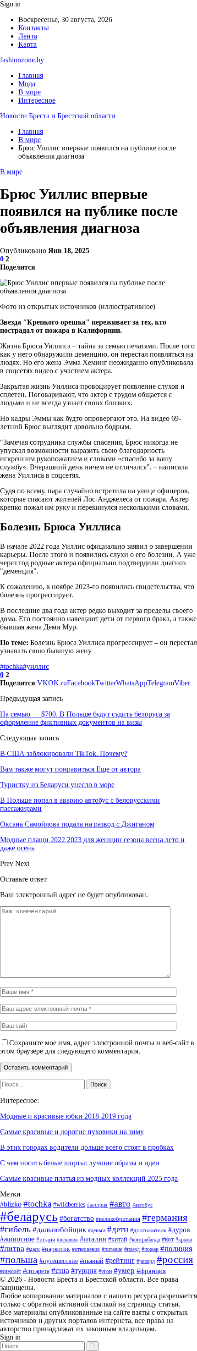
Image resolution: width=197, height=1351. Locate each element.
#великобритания (118, 1219)
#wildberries (69, 1204)
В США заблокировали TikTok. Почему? (63, 753)
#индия (45, 1239)
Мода (26, 84)
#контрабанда (144, 1239)
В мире (29, 92)
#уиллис (36, 666)
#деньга (96, 1230)
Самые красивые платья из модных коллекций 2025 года (89, 1178)
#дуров (179, 1230)
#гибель (15, 1229)
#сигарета (36, 1271)
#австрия (97, 1205)
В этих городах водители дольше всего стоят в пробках (87, 1147)
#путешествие (58, 1260)
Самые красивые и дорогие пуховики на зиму (72, 1132)
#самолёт (10, 1271)
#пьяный (92, 1260)
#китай (117, 1239)
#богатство (77, 1218)
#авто (120, 1203)
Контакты (33, 28)
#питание (112, 1249)
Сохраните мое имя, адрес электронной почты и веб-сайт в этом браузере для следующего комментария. (97, 1047)
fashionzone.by (22, 60)
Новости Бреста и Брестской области (57, 116)
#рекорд (146, 1261)
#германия (164, 1217)
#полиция (176, 1248)
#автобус (142, 1205)
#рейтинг (120, 1260)
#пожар (150, 1249)
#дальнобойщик (59, 1229)
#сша (60, 1270)
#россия (175, 1259)
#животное (17, 1239)
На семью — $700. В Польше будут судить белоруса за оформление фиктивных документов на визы (85, 718)
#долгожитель (148, 1230)
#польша (19, 1259)
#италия (93, 1239)
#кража (183, 1239)
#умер (124, 1270)
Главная (30, 75)
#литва (12, 1248)
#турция (84, 1270)
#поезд (132, 1249)
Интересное (36, 100)
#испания (67, 1239)
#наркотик (56, 1249)
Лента (27, 36)
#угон (105, 1271)
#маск (33, 1249)
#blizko (11, 1204)
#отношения (86, 1249)
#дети (117, 1229)
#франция (151, 1270)
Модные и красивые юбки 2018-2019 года (65, 1116)
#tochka (11, 666)
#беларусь (29, 1216)
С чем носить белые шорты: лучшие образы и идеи (79, 1163)
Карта (27, 44)
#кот (168, 1239)
